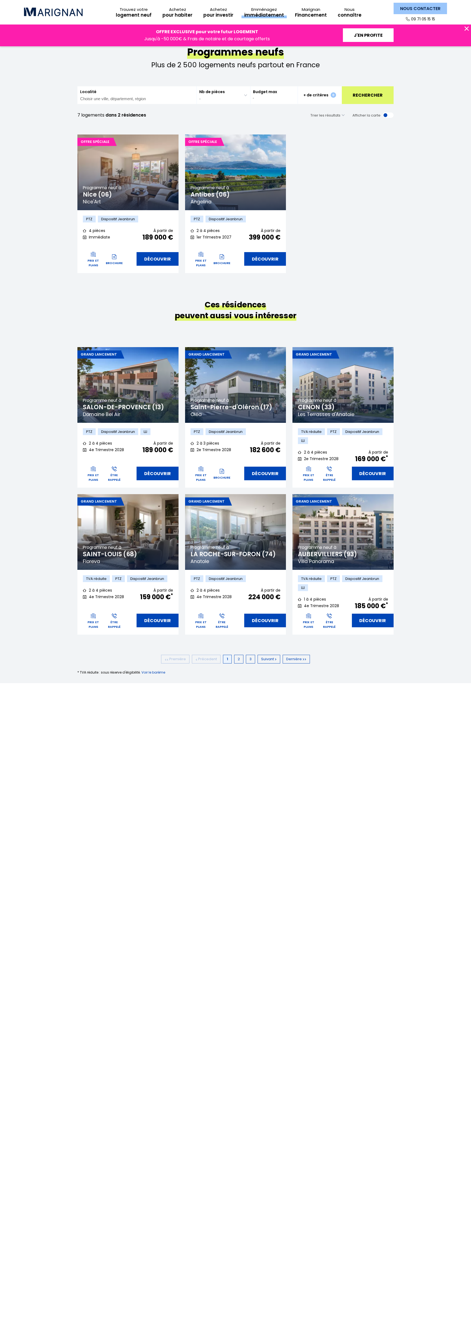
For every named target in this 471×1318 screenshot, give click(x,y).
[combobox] (137, 95)
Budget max (265, 91)
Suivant (268, 659)
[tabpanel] (128, 172)
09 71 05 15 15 (423, 19)
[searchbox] (133, 98)
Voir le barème (153, 672)
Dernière (294, 659)
